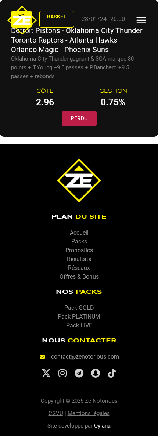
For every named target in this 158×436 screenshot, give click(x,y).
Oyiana (102, 425)
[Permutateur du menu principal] (141, 20)
